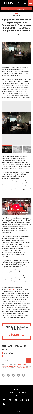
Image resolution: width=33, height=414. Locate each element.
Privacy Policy (22, 367)
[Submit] (28, 360)
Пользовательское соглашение (16, 392)
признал (11, 289)
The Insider (16, 35)
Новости (16, 15)
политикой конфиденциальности (17, 366)
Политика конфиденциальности (16, 395)
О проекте (16, 389)
